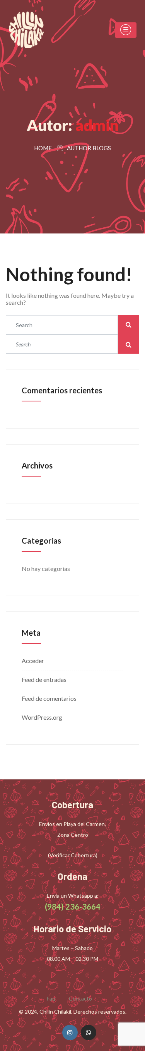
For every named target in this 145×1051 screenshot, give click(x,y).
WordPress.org (42, 717)
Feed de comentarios (49, 698)
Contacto (80, 998)
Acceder (33, 660)
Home (43, 147)
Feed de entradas (44, 679)
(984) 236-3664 (73, 906)
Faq (51, 998)
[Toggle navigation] (125, 30)
